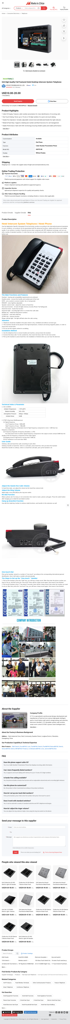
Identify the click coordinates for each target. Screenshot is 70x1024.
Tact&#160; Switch (36, 746)
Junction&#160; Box (50, 749)
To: (11, 832)
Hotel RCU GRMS (23, 957)
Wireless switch (22, 960)
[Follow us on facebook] (56, 1012)
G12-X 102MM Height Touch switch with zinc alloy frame (43, 964)
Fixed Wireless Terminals (22, 983)
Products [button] (18, 8)
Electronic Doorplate (40, 957)
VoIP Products (7, 983)
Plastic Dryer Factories (9, 1000)
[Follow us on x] (59, 1012)
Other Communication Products (42, 983)
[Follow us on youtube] (64, 1012)
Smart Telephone (8, 987)
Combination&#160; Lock (36, 749)
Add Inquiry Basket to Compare (35, 71)
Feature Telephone (60, 983)
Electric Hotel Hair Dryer (54, 1000)
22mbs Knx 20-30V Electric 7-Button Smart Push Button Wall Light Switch (26, 884)
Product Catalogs (27, 953)
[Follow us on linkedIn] (50, 1015)
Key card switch (56, 957)
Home (3, 13)
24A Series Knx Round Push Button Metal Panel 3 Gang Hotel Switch (60, 884)
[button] (3, 3)
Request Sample (32, 105)
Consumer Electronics (13, 13)
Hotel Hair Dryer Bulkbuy (48, 1004)
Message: (9, 837)
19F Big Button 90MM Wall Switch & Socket (26, 964)
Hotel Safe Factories (27, 996)
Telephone (24, 13)
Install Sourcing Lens (10, 1015)
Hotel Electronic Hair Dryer (10, 1004)
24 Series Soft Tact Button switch (10, 964)
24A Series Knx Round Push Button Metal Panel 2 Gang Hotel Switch (26, 911)
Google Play (17, 1012)
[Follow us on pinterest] (67, 1012)
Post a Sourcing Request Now (52, 852)
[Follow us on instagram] (62, 1012)
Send (15, 852)
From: (10, 827)
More (3, 1008)
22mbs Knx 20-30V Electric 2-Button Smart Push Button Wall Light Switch (9, 938)
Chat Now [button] (53, 101)
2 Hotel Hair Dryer (25, 1000)
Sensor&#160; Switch (8, 749)
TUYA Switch (5, 960)
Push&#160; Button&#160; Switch (53, 746)
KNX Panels (5, 957)
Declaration (54, 1019)
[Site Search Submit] (44, 8)
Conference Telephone (23, 987)
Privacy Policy (62, 1019)
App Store (6, 1012)
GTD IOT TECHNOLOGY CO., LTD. (15, 85)
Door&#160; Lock (25, 746)
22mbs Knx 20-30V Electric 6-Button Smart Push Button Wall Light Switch (43, 911)
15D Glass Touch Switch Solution (44, 960)
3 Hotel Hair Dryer (38, 1000)
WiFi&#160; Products (21, 749)
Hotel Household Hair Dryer (29, 1004)
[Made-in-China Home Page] (35, 3)
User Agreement (45, 1019)
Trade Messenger (30, 1012)
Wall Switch (15, 746)
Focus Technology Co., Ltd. (22, 1019)
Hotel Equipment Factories (10, 996)
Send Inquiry (18, 101)
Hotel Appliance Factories (44, 996)
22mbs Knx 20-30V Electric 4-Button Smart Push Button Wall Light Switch (60, 911)
